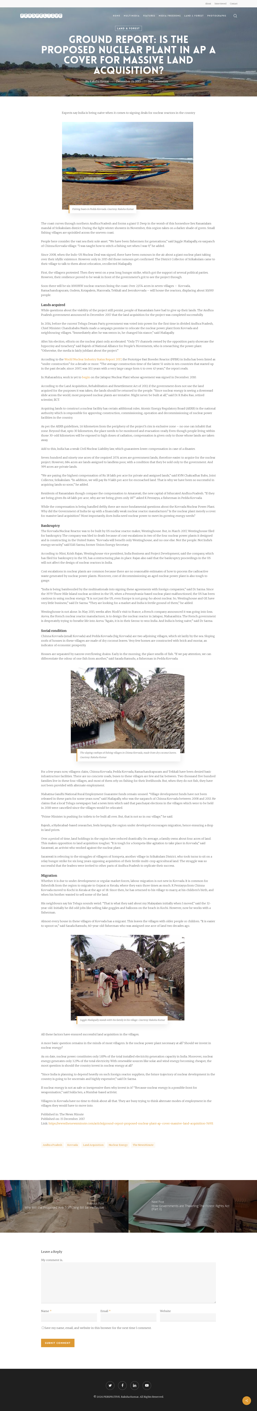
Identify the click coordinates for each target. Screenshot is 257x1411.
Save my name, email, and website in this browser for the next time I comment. (98, 1328)
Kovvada (72, 1145)
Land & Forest (128, 28)
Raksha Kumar (99, 81)
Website (165, 1311)
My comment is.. (52, 1260)
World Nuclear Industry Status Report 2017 (92, 359)
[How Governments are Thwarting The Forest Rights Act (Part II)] (192, 1206)
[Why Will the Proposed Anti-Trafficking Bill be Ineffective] (64, 1206)
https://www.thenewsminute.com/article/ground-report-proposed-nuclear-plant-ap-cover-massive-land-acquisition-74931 (131, 1123)
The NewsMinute (143, 1145)
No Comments (158, 81)
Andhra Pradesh (52, 1145)
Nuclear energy (118, 1145)
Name (46, 1311)
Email (106, 1311)
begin (86, 377)
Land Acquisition (93, 1145)
